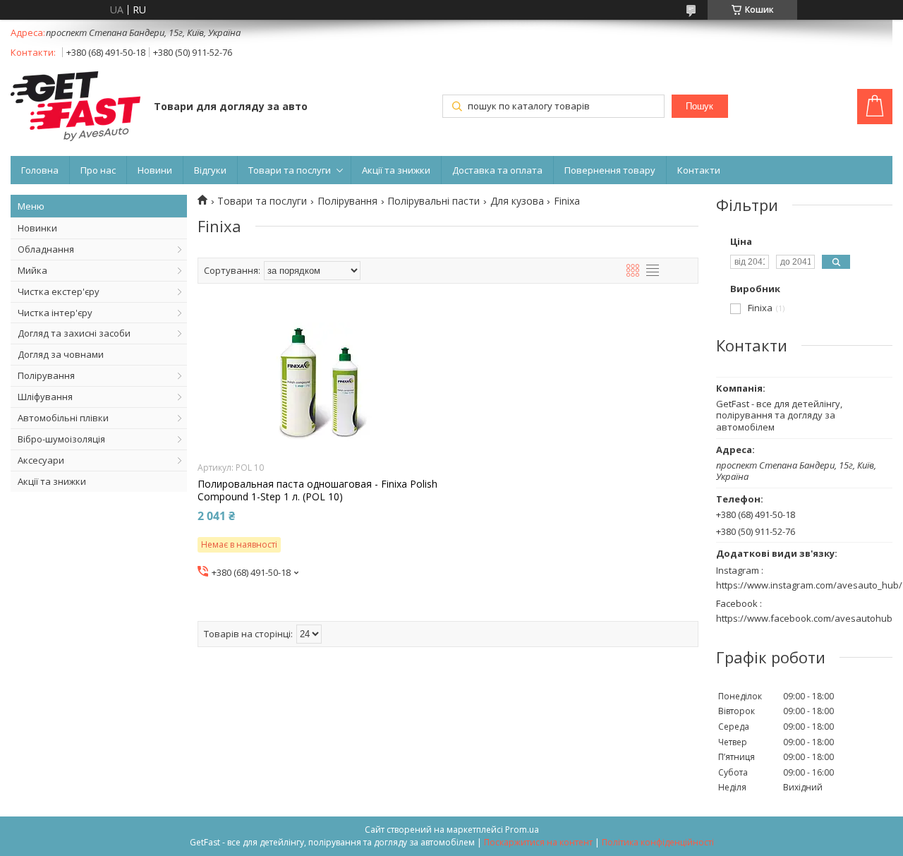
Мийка (32, 270)
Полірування (46, 375)
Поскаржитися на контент (538, 842)
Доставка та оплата (497, 170)
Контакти (698, 170)
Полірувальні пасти (433, 201)
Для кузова (517, 201)
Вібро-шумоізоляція (61, 439)
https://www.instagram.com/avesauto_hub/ (809, 585)
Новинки (37, 228)
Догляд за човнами (61, 354)
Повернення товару (609, 170)
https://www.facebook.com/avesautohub (804, 618)
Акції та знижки (396, 170)
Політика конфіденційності (658, 842)
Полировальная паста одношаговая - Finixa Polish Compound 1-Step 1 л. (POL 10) (317, 490)
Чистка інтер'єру (55, 312)
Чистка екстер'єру (58, 291)
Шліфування (45, 396)
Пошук (699, 106)
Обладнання (46, 249)
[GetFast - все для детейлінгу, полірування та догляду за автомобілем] (75, 107)
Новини (155, 170)
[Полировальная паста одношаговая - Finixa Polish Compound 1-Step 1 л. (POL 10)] (319, 382)
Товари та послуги (289, 170)
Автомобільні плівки (63, 417)
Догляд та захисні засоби (74, 333)
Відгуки (210, 170)
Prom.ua (522, 830)
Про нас (98, 170)
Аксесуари (41, 460)
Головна (40, 170)
